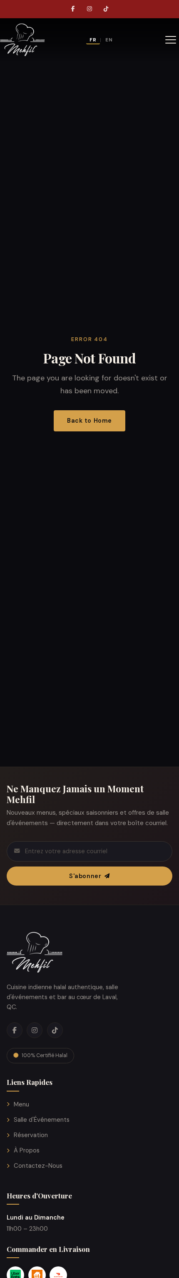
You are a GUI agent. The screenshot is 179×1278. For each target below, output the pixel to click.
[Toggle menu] (170, 39)
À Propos (27, 1150)
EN (109, 39)
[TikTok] (106, 9)
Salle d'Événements (42, 1120)
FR (93, 39)
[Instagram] (89, 9)
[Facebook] (73, 9)
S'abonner (85, 876)
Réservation (31, 1135)
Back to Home (89, 420)
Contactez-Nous (38, 1166)
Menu (21, 1104)
